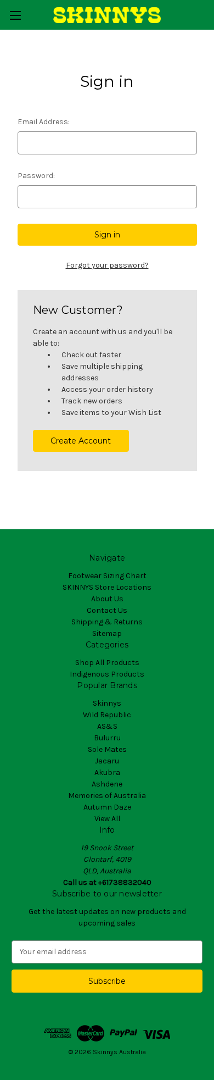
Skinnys (107, 703)
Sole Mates (107, 749)
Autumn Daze (107, 807)
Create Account (80, 441)
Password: (36, 175)
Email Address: (44, 121)
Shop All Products (107, 662)
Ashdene (107, 784)
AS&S (107, 726)
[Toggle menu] (15, 15)
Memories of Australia (107, 795)
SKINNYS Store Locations (107, 587)
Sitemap (107, 633)
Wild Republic (107, 714)
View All (107, 818)
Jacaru (107, 761)
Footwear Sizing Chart (107, 575)
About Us (107, 598)
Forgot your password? (107, 265)
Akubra (107, 772)
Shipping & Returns (107, 622)
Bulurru (107, 738)
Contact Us (107, 610)
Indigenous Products (107, 674)
